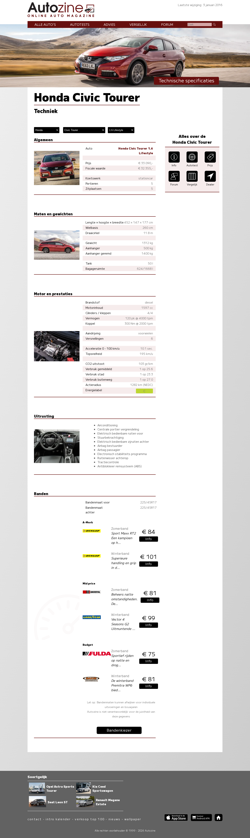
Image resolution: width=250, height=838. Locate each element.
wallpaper (132, 819)
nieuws (114, 819)
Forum (167, 24)
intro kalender (58, 819)
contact (35, 819)
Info (148, 538)
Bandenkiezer (119, 730)
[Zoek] (214, 24)
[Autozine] (125, 9)
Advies (109, 24)
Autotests (79, 24)
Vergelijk (138, 24)
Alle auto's (45, 24)
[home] (217, 820)
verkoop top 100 (89, 819)
